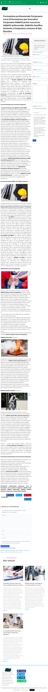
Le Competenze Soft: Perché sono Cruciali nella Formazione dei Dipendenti (12, 632)
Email (36, 76)
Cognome (37, 62)
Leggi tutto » (5, 610)
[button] (38, 3)
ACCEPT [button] (32, 689)
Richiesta (35, 83)
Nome (37, 54)
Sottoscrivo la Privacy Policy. (40, 108)
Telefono (37, 69)
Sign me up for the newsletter (8, 548)
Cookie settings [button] (24, 690)
